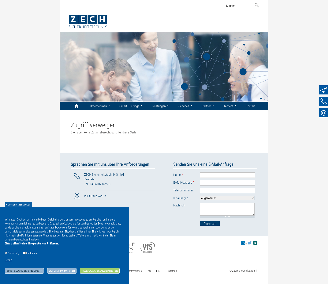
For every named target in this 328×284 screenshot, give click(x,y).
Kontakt (250, 106)
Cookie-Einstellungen (18, 204)
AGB (150, 270)
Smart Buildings (129, 106)
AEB (160, 270)
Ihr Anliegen (180, 198)
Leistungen (159, 106)
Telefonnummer (183, 190)
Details (8, 260)
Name (178, 175)
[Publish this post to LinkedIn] (244, 243)
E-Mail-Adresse (183, 182)
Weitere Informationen (62, 270)
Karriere (228, 106)
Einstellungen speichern (24, 270)
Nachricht (179, 205)
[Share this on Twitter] (250, 243)
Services (183, 106)
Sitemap (172, 270)
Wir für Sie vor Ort (95, 196)
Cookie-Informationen (130, 270)
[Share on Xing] (255, 243)
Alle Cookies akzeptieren (100, 270)
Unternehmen (98, 106)
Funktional (31, 253)
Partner (206, 106)
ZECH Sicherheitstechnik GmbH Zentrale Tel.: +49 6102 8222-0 (104, 179)
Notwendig (13, 253)
